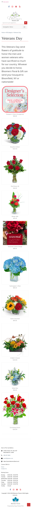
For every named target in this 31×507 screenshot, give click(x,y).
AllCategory (9, 32)
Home (3, 32)
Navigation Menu (8, 27)
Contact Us (4, 468)
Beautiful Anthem (15, 147)
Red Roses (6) (15, 186)
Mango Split (15, 216)
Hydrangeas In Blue (15, 286)
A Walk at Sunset (15, 358)
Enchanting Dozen (15, 427)
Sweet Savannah (15, 318)
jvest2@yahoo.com (8, 458)
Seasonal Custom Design (15, 246)
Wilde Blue (15, 388)
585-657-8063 (6, 455)
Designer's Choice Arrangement (15, 114)
